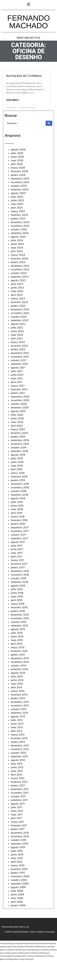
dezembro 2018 (20, 483)
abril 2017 (16, 556)
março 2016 (17, 603)
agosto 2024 (18, 236)
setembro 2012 (19, 756)
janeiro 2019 (18, 480)
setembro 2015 (19, 625)
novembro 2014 (20, 661)
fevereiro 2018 (19, 520)
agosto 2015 (18, 629)
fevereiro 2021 (19, 389)
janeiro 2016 (18, 611)
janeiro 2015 (18, 654)
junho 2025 (17, 200)
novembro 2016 (20, 574)
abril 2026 (17, 164)
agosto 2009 (18, 887)
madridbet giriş (40, 946)
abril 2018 (16, 512)
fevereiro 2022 (19, 345)
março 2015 (17, 647)
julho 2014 (17, 676)
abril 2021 (16, 382)
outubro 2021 (18, 360)
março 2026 (18, 167)
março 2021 (17, 385)
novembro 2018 (20, 487)
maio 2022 (17, 334)
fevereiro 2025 (19, 214)
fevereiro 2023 (19, 302)
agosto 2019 (18, 454)
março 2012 (17, 778)
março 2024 (18, 254)
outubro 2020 (19, 403)
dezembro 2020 (20, 396)
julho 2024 (17, 240)
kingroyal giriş (29, 943)
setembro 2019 (19, 451)
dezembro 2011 (19, 789)
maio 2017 (17, 552)
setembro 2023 (20, 276)
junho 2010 (17, 854)
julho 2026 (17, 153)
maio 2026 (17, 160)
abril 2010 (16, 861)
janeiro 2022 (18, 349)
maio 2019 (17, 465)
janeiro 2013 (18, 741)
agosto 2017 (18, 541)
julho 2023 (17, 283)
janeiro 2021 (18, 392)
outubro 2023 (19, 273)
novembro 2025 (20, 182)
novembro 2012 (20, 749)
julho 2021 (17, 371)
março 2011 (17, 821)
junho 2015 (17, 636)
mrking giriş (10, 943)
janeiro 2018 (18, 523)
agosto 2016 (18, 585)
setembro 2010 (19, 843)
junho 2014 (17, 680)
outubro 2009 (19, 879)
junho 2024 (17, 243)
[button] (28, 4)
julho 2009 (17, 890)
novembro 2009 (20, 876)
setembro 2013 (19, 712)
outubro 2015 (18, 621)
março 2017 (17, 560)
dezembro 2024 (20, 222)
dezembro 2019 (20, 440)
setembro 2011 (19, 799)
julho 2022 (17, 327)
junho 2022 (17, 331)
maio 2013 (17, 727)
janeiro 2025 (18, 218)
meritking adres (23, 953)
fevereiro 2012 (19, 781)
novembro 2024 (20, 225)
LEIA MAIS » (13, 99)
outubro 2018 (18, 491)
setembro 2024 (20, 233)
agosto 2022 (18, 323)
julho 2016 (17, 589)
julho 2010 (17, 850)
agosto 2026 (18, 149)
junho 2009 (17, 894)
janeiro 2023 (18, 305)
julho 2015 (17, 632)
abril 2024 (17, 251)
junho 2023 (17, 287)
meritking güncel (10, 953)
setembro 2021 (19, 363)
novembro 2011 (19, 792)
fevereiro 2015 (19, 650)
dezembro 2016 (20, 571)
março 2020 (18, 429)
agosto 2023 (18, 280)
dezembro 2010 (20, 832)
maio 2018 (17, 509)
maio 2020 (17, 422)
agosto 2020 (18, 411)
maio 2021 (17, 378)
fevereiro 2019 (19, 476)
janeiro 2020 (18, 436)
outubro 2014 (18, 665)
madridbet (29, 946)
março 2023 (18, 298)
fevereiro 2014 (19, 694)
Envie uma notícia (28, 37)
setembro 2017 (19, 538)
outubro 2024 (19, 229)
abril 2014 (16, 687)
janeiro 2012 (18, 785)
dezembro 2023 (20, 265)
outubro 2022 (19, 316)
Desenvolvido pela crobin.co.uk (15, 927)
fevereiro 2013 (19, 738)
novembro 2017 (20, 531)
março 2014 (17, 690)
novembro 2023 (20, 269)
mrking (2, 943)
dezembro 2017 (20, 527)
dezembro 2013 (20, 701)
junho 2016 (17, 592)
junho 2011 (17, 810)
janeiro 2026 (18, 174)
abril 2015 (16, 643)
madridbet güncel (34, 950)
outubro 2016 (18, 578)
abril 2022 (17, 338)
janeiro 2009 (18, 905)
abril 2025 (17, 207)
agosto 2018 (18, 498)
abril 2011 (16, 818)
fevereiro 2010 (19, 869)
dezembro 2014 (20, 658)
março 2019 (17, 472)
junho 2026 (17, 156)
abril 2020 (17, 425)
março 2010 (17, 865)
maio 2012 (17, 770)
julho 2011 (16, 807)
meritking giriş (44, 953)
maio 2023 (17, 291)
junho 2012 (17, 767)
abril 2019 (16, 469)
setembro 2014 (19, 669)
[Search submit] (49, 123)
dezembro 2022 (20, 309)
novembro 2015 (20, 618)
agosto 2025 (18, 193)
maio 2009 (17, 898)
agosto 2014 (18, 672)
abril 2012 (16, 774)
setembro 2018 (19, 494)
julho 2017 (16, 545)
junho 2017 (17, 549)
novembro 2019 (20, 443)
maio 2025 (17, 203)
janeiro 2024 (18, 262)
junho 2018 (17, 505)
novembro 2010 (20, 836)
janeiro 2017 (18, 567)
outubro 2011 (18, 796)
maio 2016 (17, 596)
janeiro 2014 (18, 698)
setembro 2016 (19, 581)
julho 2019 (17, 458)
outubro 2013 (18, 709)
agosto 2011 (18, 803)
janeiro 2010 (18, 872)
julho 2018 (17, 501)
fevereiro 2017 (19, 563)
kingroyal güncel (41, 943)
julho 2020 (17, 414)
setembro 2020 (20, 407)
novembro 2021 (20, 356)
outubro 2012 (18, 752)
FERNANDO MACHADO (28, 22)
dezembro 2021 (20, 352)
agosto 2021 (18, 367)
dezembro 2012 (20, 745)
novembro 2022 (20, 313)
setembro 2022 (20, 320)
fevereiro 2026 (19, 171)
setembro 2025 (20, 189)
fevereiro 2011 (19, 825)
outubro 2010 (18, 839)
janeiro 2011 (17, 829)
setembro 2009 (20, 883)
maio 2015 (17, 640)
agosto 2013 (18, 716)
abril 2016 (16, 600)
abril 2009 (17, 901)
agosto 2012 (18, 760)
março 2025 (18, 211)
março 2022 (18, 342)
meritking (45, 950)
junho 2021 (17, 374)
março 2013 (17, 734)
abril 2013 (16, 730)
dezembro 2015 (20, 614)
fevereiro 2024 (19, 258)
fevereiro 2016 (19, 607)
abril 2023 (17, 294)
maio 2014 (17, 683)
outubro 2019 (18, 447)
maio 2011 (16, 814)
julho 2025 (17, 196)
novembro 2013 (20, 705)
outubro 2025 (19, 185)
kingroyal (19, 943)
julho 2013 (17, 720)
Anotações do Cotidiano (23, 76)
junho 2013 (17, 723)
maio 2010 (17, 858)
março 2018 (17, 516)
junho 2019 (17, 462)
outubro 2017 (18, 534)
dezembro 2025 (20, 178)
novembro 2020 (20, 400)
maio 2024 (17, 247)
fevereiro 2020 (19, 432)
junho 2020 (17, 418)
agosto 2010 (18, 847)
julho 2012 (17, 763)
